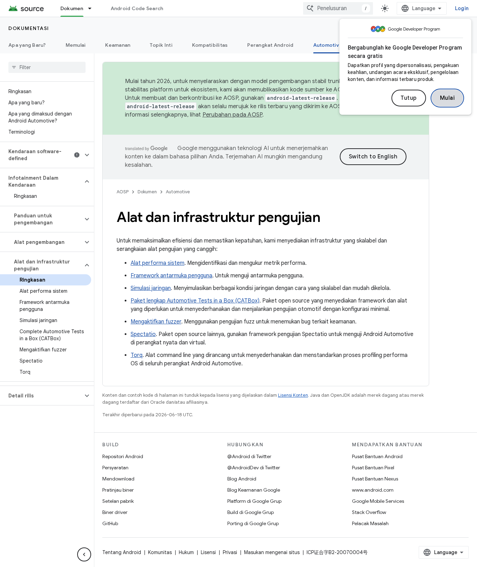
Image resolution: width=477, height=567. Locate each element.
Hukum (186, 552)
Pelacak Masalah (370, 523)
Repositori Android (122, 456)
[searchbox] (47, 67)
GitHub (110, 523)
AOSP (123, 192)
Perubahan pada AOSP (233, 114)
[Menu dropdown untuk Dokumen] (92, 8)
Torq (136, 355)
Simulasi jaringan (151, 288)
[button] (41, 155)
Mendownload (118, 479)
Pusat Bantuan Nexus (375, 479)
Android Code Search (137, 8)
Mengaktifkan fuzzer (156, 321)
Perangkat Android (270, 45)
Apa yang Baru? (27, 45)
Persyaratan (115, 467)
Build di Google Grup (250, 512)
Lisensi (208, 552)
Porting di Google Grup (253, 523)
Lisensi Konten (293, 395)
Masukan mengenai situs (272, 552)
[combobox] (338, 8)
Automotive (328, 45)
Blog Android (241, 479)
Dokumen (71, 8)
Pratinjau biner (118, 490)
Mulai (447, 98)
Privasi (230, 552)
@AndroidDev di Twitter (253, 467)
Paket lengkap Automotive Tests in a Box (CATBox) (195, 300)
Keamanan (117, 45)
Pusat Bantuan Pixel (373, 467)
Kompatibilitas (210, 45)
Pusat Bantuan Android (377, 456)
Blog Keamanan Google (253, 490)
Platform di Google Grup (254, 501)
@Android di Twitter (249, 456)
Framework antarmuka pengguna (171, 275)
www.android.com (373, 490)
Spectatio (143, 334)
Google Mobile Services (378, 501)
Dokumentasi (28, 28)
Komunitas (160, 552)
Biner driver (114, 512)
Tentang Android (121, 552)
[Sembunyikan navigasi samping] (84, 554)
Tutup (409, 98)
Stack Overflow (369, 512)
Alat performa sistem (157, 263)
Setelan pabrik (118, 501)
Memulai (76, 45)
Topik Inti (161, 45)
